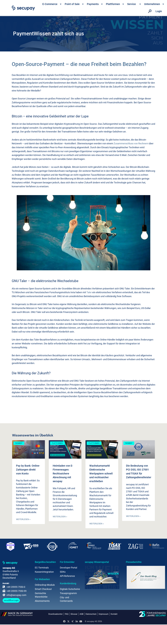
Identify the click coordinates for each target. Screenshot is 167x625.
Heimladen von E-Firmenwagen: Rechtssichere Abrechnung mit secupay (63, 473)
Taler (89, 292)
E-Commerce (49, 4)
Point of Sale (72, 4)
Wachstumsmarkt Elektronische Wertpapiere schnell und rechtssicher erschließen (101, 473)
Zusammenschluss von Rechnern (131, 143)
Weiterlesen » (23, 519)
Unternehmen (152, 4)
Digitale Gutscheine (70, 589)
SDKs (62, 571)
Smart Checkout (43, 589)
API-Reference (67, 576)
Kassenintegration (44, 571)
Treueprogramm (68, 593)
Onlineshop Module (45, 584)
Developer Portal (68, 567)
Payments (93, 4)
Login (159, 11)
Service (131, 4)
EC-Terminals (42, 567)
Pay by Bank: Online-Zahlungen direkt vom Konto (28, 469)
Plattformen (113, 4)
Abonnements (42, 601)
